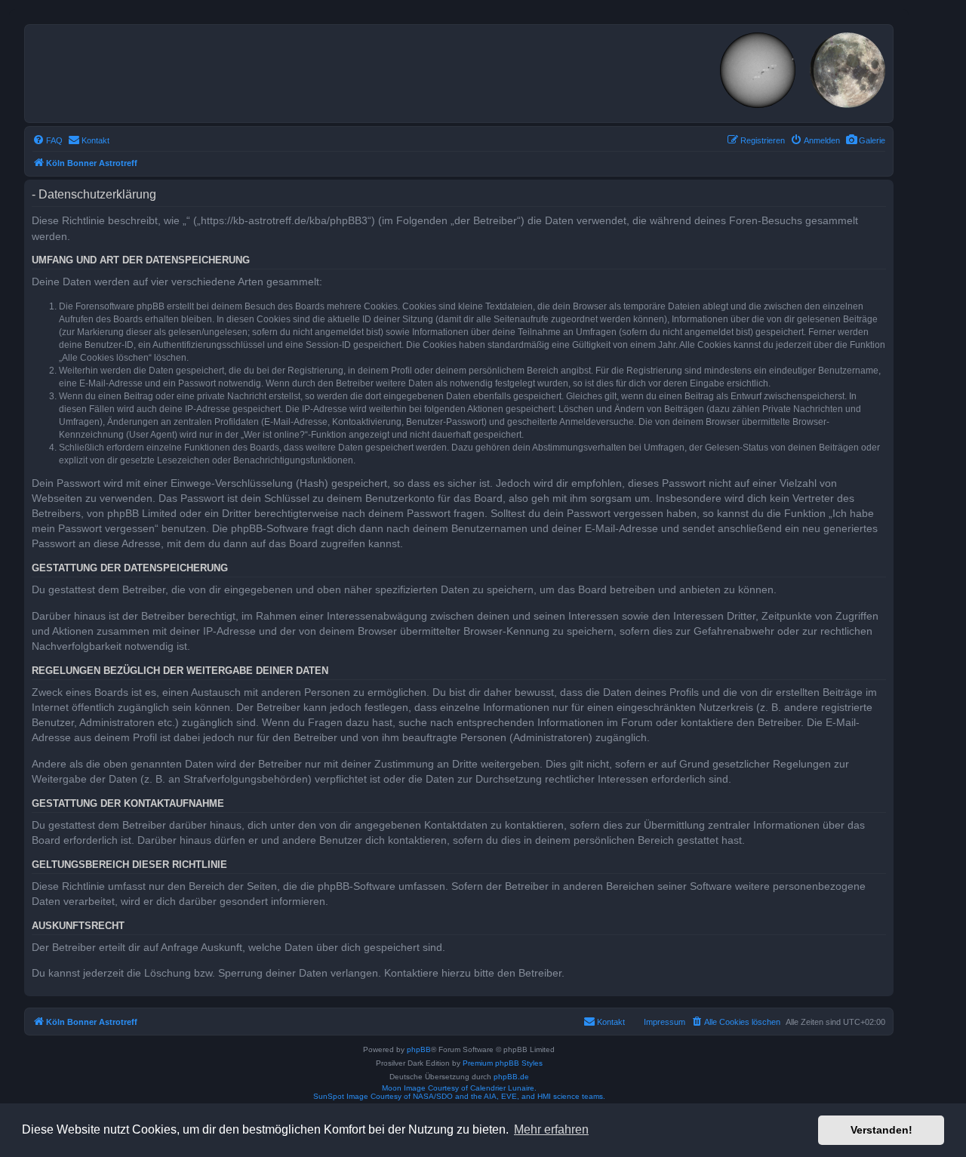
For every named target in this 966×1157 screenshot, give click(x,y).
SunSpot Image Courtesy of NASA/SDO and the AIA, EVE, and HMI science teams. (459, 1096)
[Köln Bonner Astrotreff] (226, 71)
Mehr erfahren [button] (551, 1129)
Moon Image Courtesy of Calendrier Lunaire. (459, 1088)
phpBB (419, 1049)
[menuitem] (865, 140)
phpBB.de (511, 1076)
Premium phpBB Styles (503, 1063)
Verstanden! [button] (881, 1130)
